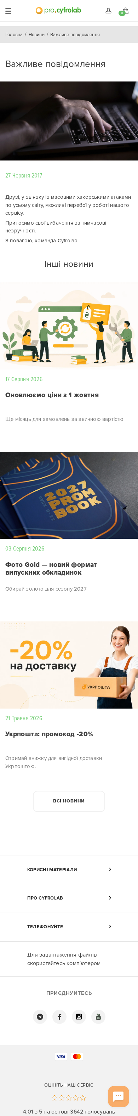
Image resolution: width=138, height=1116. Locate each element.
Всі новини (69, 801)
